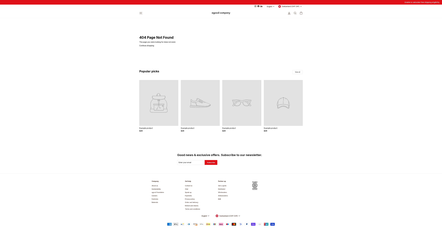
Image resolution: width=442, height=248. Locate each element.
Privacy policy (190, 199)
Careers (154, 196)
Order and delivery (191, 202)
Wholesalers (222, 192)
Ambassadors (223, 196)
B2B (219, 199)
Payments (188, 196)
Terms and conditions (192, 209)
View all (297, 72)
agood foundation (158, 192)
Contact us (188, 186)
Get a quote (222, 186)
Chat (186, 189)
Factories (155, 199)
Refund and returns (191, 206)
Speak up (188, 192)
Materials (155, 202)
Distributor (221, 189)
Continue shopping (146, 45)
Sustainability (156, 189)
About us (155, 186)
